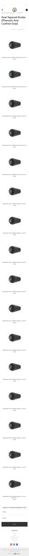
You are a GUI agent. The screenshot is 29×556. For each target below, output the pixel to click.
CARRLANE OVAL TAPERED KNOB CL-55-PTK (14, 350)
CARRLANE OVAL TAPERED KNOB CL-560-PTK (14, 321)
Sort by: (14, 29)
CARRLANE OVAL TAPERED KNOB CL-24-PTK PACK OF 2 (14, 497)
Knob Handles (20, 12)
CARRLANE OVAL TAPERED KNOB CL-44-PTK (14, 467)
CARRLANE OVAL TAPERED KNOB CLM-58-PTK (14, 116)
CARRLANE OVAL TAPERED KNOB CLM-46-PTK (14, 145)
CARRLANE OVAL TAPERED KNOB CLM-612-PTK (14, 57)
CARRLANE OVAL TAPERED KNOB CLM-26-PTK (14, 174)
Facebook (17, 544)
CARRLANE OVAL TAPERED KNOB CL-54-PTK (14, 379)
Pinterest (11, 544)
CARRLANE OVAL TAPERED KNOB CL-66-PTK (14, 233)
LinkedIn (14, 544)
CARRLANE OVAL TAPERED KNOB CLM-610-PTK (14, 86)
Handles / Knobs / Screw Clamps (8, 12)
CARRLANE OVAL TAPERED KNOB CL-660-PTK (14, 262)
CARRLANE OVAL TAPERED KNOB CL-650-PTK (14, 291)
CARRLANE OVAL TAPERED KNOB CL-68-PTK (14, 203)
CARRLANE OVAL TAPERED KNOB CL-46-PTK (14, 408)
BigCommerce (17, 553)
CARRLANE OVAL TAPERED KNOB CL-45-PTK (14, 438)
